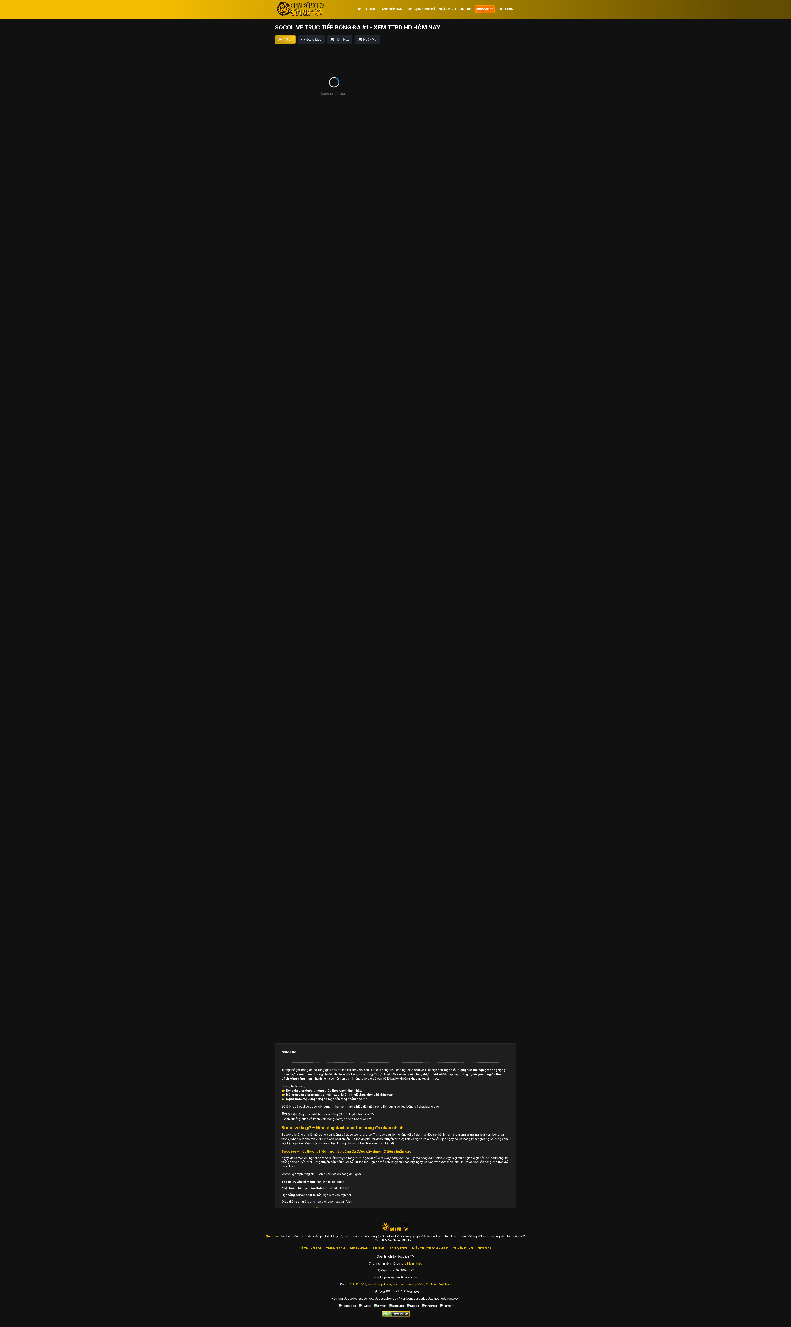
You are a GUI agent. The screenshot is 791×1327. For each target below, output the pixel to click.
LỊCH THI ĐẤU (366, 9)
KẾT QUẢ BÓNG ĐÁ (421, 9)
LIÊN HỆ (379, 1248)
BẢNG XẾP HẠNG (392, 9)
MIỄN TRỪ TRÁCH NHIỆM (430, 1248)
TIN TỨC (465, 9)
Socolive (417, 1070)
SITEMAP (485, 1248)
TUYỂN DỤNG (463, 1248)
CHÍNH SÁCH (335, 1248)
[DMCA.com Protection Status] (396, 1315)
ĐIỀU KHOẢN (359, 1248)
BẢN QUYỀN (398, 1248)
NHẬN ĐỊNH (447, 9)
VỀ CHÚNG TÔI (310, 1248)
